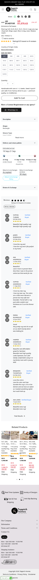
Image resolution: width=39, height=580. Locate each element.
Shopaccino (14, 578)
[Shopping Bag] (34, 9)
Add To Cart (19, 98)
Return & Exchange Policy (11, 178)
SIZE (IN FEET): (6, 53)
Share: (10, 17)
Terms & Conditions (9, 574)
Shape (5, 126)
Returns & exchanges (10, 170)
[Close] (36, 2)
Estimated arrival (8, 148)
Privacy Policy (22, 574)
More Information (7, 50)
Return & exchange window (26, 171)
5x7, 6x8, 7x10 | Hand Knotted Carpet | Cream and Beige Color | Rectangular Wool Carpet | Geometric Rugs (15, 443)
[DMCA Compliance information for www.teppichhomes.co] (9, 562)
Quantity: (4, 80)
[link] (31, 9)
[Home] (12, 9)
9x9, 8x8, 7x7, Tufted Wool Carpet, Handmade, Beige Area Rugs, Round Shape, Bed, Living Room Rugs (33, 443)
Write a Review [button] (9, 207)
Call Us (4, 537)
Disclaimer (32, 574)
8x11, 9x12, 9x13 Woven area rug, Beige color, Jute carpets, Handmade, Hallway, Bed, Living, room (24, 443)
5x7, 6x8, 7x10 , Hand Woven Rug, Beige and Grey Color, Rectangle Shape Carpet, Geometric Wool (5, 443)
